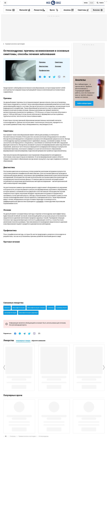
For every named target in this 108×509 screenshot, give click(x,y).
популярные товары (23, 340)
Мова (86, 3)
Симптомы (59, 62)
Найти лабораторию (84, 103)
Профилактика (44, 70)
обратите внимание (38, 340)
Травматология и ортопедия (15, 44)
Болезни (12, 436)
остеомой (39, 201)
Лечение (58, 66)
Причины (42, 62)
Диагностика (43, 66)
